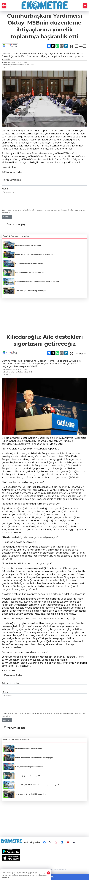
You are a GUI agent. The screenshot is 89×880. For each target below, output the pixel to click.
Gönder (6, 217)
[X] (50, 842)
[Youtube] (68, 842)
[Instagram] (56, 842)
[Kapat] (48, 873)
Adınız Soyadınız (11, 179)
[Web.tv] (74, 842)
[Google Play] (44, 851)
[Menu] (85, 5)
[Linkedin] (62, 842)
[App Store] (44, 858)
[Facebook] (44, 842)
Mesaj (5, 188)
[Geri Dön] (4, 5)
